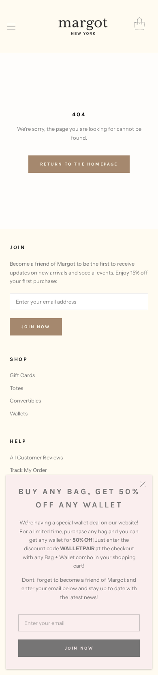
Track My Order (28, 470)
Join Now (79, 648)
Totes (16, 388)
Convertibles (25, 400)
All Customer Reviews (36, 457)
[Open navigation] (11, 27)
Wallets (19, 413)
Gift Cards (22, 375)
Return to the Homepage (78, 164)
